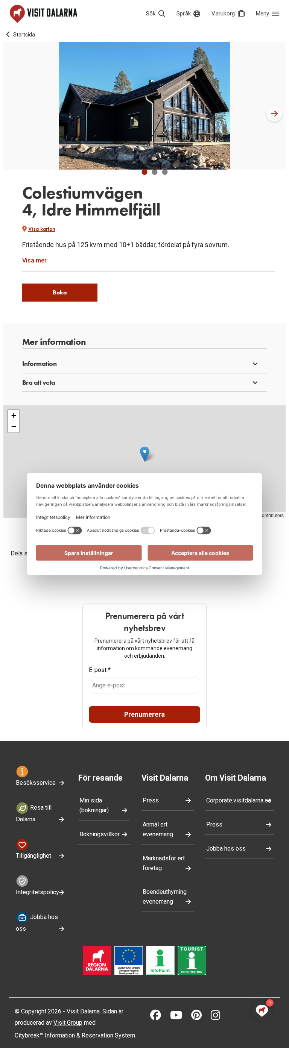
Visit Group (67, 1022)
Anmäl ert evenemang (158, 829)
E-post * (100, 669)
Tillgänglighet (33, 855)
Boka (60, 292)
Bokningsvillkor (99, 834)
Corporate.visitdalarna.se (238, 800)
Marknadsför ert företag (164, 863)
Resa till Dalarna (34, 813)
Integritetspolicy (37, 892)
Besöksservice (36, 782)
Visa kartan (41, 229)
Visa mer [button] (34, 260)
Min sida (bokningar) (94, 805)
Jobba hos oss (37, 922)
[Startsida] (43, 14)
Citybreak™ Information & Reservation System (75, 1035)
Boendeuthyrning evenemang (165, 896)
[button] (145, 172)
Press (151, 800)
